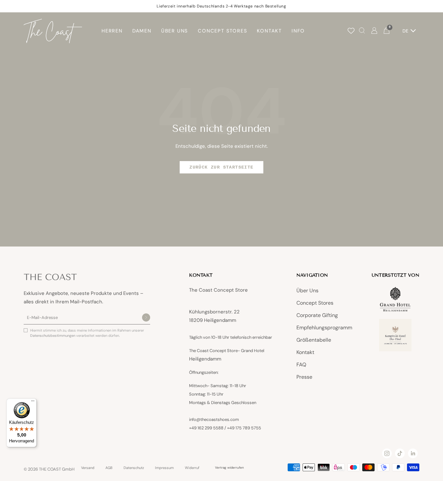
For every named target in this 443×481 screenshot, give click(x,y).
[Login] (374, 31)
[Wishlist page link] (351, 30)
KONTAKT (269, 31)
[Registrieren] (146, 318)
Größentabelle (313, 339)
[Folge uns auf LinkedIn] (413, 453)
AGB (109, 468)
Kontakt (305, 352)
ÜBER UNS (174, 31)
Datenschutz (134, 468)
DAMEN (141, 31)
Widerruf (192, 468)
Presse (304, 376)
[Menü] (33, 402)
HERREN (112, 31)
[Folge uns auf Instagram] (387, 453)
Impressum (164, 468)
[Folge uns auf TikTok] (400, 453)
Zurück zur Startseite (221, 167)
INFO (298, 31)
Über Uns (307, 290)
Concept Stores (314, 302)
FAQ (301, 364)
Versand (87, 468)
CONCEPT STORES (222, 31)
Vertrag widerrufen (229, 467)
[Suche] (362, 31)
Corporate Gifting (317, 315)
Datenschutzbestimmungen (53, 335)
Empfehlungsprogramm (324, 327)
